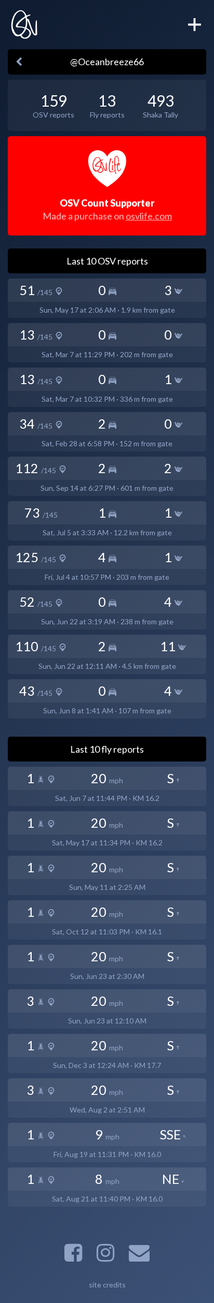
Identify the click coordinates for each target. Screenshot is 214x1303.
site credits (107, 1284)
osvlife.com (149, 216)
